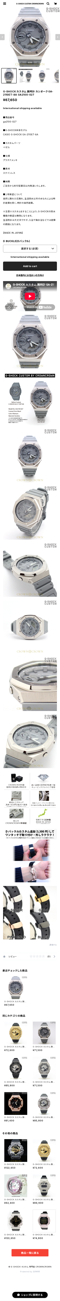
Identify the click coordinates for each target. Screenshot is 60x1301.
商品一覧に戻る (30, 1252)
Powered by (26, 1271)
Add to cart (30, 266)
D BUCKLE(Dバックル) (16, 241)
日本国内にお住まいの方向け (30, 275)
